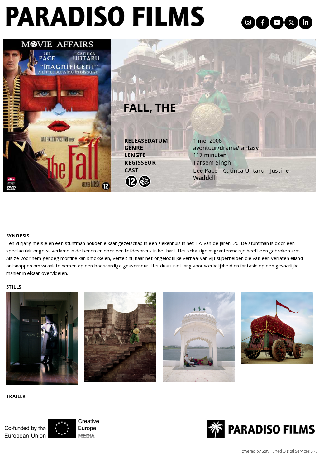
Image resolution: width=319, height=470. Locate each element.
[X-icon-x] (291, 22)
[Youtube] (277, 22)
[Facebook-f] (262, 22)
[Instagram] (248, 22)
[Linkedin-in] (305, 22)
